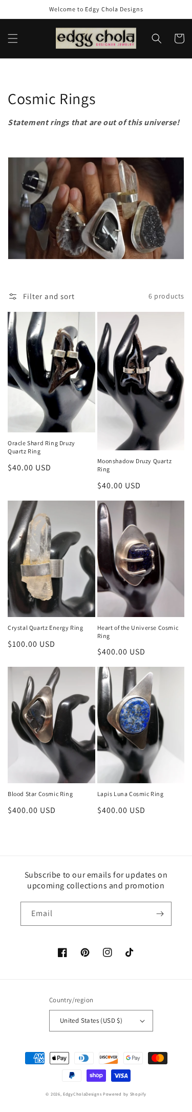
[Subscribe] (159, 914)
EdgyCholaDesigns (82, 1094)
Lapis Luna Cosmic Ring (130, 794)
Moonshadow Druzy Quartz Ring (134, 465)
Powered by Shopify (124, 1094)
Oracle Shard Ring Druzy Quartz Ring (41, 447)
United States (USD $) (91, 1020)
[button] (13, 38)
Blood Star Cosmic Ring (40, 794)
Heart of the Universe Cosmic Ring (138, 632)
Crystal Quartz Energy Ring (45, 627)
